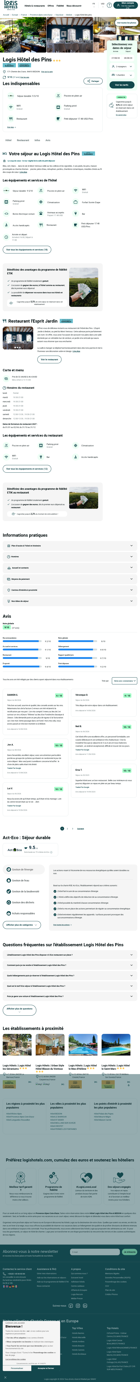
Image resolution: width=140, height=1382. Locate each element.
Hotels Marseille (78, 1337)
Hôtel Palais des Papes (103, 1113)
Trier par (105, 680)
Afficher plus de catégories (19, 924)
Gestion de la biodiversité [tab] (25, 891)
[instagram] (77, 1305)
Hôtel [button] (8, 140)
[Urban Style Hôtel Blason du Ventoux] (50, 1044)
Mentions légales (112, 1273)
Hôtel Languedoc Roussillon (18, 1120)
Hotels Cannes (78, 1350)
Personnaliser (17, 1368)
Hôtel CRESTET (56, 1126)
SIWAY (93, 1379)
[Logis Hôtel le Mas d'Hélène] (83, 1044)
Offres (51, 5)
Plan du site (110, 1290)
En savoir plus (121, 115)
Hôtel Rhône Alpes (14, 1113)
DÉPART (128, 51)
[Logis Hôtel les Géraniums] (17, 1044)
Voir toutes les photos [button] (126, 22)
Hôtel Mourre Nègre (102, 1116)
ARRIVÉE (115, 51)
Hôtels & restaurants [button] (35, 5)
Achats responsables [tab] (23, 913)
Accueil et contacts (20, 567)
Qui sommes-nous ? (79, 1273)
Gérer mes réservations (46, 1273)
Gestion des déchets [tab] (23, 902)
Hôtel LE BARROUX (58, 1116)
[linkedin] (85, 1305)
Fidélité (60, 5)
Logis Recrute (77, 1294)
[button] (5, 1377)
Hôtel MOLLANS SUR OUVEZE (63, 1123)
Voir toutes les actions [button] (61, 925)
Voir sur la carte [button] (47, 71)
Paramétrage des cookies (116, 1281)
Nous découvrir (74, 5)
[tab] (15, 347)
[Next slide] (29, 338)
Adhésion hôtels (78, 1281)
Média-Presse (77, 1298)
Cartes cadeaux (77, 1286)
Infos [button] (37, 140)
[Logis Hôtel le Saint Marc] (116, 1044)
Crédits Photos (111, 1294)
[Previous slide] (6, 338)
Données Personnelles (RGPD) (118, 1277)
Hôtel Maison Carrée (102, 1120)
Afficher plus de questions (19, 1008)
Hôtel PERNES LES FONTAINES (63, 1129)
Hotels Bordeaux (79, 1354)
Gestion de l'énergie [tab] (22, 869)
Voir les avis (24, 77)
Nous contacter (43, 1286)
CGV (107, 1286)
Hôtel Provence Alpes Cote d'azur (20, 1116)
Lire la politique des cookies (15, 1359)
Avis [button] (48, 140)
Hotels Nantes (78, 1333)
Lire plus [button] (23, 172)
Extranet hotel (77, 1277)
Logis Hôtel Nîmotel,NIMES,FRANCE (122, 1347)
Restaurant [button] (23, 140)
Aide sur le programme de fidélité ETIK (53, 1281)
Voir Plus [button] (10, 127)
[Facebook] (70, 1305)
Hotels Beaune (78, 1345)
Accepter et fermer (46, 1368)
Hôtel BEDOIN (56, 1113)
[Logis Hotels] (11, 5)
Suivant (78, 828)
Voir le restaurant (49, 359)
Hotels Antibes (78, 1341)
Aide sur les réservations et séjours (51, 1277)
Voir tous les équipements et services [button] (27, 249)
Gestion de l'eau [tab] (20, 880)
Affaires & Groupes (79, 1290)
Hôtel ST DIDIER (57, 1120)
